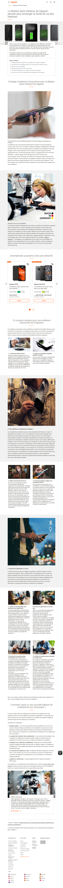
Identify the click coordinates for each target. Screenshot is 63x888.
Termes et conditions (12, 841)
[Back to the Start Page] (14, 2)
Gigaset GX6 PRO (39, 284)
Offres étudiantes (23, 842)
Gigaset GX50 (13, 284)
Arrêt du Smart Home (24, 850)
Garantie (10, 855)
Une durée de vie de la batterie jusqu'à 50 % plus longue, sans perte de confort (29, 64)
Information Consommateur (11, 850)
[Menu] (8, 2)
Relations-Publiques (34, 842)
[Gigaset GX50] (19, 273)
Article (19, 300)
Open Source (23, 846)
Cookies (22, 854)
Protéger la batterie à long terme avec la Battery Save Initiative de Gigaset (28, 62)
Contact (21, 852)
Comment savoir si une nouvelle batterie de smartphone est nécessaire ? (28, 72)
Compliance (10, 863)
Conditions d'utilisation (12, 842)
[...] (54, 2)
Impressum (10, 868)
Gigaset (9, 5)
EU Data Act (10, 866)
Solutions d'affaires (34, 848)
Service (21, 841)
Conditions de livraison (12, 848)
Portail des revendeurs (24, 848)
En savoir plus (15, 811)
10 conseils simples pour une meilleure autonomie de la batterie (26, 70)
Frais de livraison (11, 853)
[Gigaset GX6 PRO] (44, 273)
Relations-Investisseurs (35, 845)
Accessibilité (10, 864)
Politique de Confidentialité (11, 845)
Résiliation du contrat (24, 856)
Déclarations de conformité (11, 857)
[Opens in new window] (19, 292)
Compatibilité (23, 844)
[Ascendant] (60, 880)
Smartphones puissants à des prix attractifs (21, 68)
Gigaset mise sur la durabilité (18, 66)
